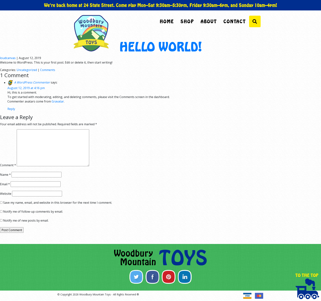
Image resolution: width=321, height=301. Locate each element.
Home (167, 21)
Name (5, 175)
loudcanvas (8, 58)
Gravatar (58, 101)
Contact (234, 21)
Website (5, 194)
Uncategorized (27, 70)
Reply (11, 109)
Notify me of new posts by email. (25, 220)
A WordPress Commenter (32, 83)
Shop (187, 21)
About (209, 21)
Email (5, 184)
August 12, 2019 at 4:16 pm (26, 88)
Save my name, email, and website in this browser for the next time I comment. (57, 203)
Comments (47, 70)
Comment (8, 165)
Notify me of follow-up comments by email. (33, 211)
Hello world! (160, 47)
